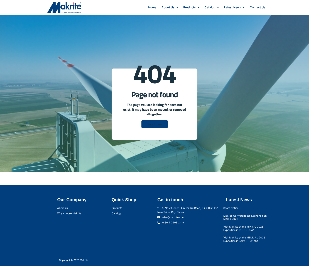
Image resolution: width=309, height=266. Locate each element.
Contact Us (257, 7)
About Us (168, 7)
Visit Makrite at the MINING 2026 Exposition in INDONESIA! (243, 228)
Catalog (210, 7)
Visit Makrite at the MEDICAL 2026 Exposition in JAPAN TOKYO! (244, 239)
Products (189, 7)
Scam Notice (231, 207)
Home (152, 7)
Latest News (232, 7)
